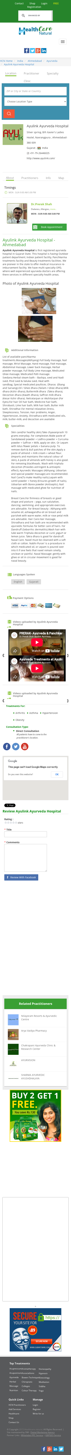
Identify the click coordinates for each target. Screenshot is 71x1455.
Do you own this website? (20, 774)
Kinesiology (44, 1377)
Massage (13, 1386)
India (20, 60)
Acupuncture (15, 1372)
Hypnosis (43, 1373)
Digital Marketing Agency (43, 1432)
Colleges (26, 1386)
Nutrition (13, 1390)
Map (61, 178)
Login (44, 3)
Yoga (41, 1390)
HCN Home (6, 60)
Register (37, 1409)
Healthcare (14, 1413)
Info (48, 178)
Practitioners (29, 178)
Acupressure (15, 1368)
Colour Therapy (29, 1390)
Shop (32, 3)
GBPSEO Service (53, 1435)
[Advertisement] (28, 939)
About (10, 178)
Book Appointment (51, 227)
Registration (43, 5)
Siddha (42, 1386)
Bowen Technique (30, 1377)
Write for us (38, 1413)
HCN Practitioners (17, 1404)
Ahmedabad (34, 60)
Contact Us (14, 1422)
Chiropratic (27, 1381)
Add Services (15, 1409)
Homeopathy (45, 1369)
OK (57, 774)
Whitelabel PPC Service (32, 1435)
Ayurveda (51, 60)
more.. (53, 209)
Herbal (12, 1381)
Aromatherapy (29, 1368)
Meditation (44, 1382)
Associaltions (28, 1373)
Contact (19, 3)
